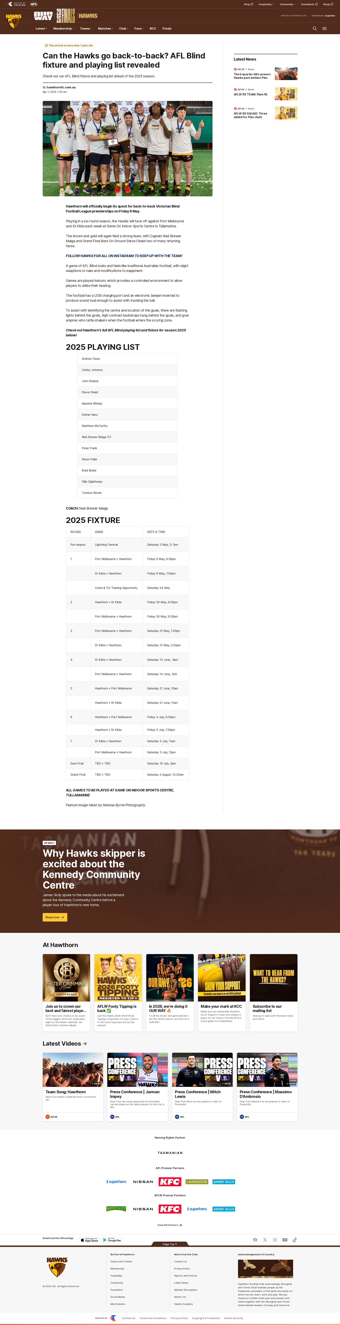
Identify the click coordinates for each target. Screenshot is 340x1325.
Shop (247, 4)
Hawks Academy (183, 1304)
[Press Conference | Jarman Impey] (137, 1087)
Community (116, 1282)
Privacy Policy (182, 1268)
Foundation (307, 4)
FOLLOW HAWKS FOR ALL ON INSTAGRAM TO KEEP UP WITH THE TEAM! (124, 256)
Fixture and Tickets (121, 1261)
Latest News (181, 1282)
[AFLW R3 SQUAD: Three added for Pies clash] (266, 113)
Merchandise (117, 1304)
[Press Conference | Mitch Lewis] (202, 1087)
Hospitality (116, 1275)
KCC (153, 28)
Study (326, 4)
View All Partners (167, 1225)
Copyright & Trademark (206, 1318)
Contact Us (180, 1261)
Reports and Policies (185, 1275)
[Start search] (315, 28)
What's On (180, 1296)
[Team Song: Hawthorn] (73, 1087)
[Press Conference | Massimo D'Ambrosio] (267, 1087)
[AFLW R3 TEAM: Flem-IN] (266, 93)
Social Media (117, 1296)
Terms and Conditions (153, 1318)
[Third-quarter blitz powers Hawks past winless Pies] (266, 74)
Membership (117, 1268)
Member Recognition (185, 1289)
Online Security (233, 1318)
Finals (167, 28)
